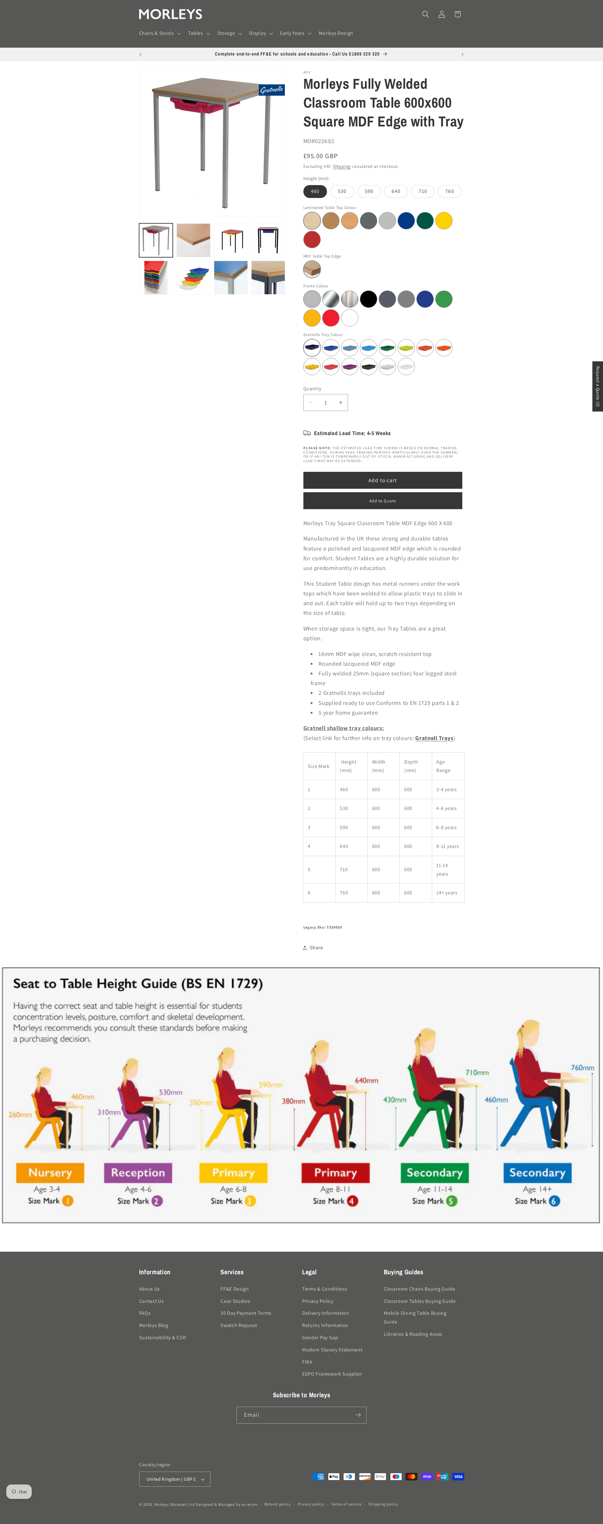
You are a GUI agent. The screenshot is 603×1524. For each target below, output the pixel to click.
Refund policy (277, 1504)
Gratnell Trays (434, 737)
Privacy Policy (318, 1301)
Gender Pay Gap (320, 1337)
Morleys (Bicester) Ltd (174, 1504)
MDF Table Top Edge (322, 255)
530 (342, 191)
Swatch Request (238, 1325)
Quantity (312, 389)
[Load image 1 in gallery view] (156, 240)
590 (369, 191)
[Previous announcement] (140, 54)
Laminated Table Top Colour (329, 207)
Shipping (341, 166)
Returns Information (325, 1325)
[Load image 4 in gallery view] (268, 240)
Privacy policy (311, 1504)
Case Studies (235, 1301)
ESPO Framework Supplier (332, 1374)
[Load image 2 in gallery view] (193, 240)
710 (423, 191)
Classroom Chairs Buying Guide (419, 1289)
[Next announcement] (463, 54)
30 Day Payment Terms (246, 1313)
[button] (159, 33)
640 (396, 191)
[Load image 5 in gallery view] (156, 278)
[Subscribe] (358, 1415)
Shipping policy (383, 1504)
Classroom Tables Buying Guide (420, 1301)
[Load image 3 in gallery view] (231, 240)
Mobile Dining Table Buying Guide (415, 1317)
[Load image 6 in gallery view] (193, 278)
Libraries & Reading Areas (413, 1334)
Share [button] (316, 947)
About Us (149, 1289)
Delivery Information (325, 1313)
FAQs (145, 1313)
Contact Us (151, 1301)
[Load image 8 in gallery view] (268, 278)
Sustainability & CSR (162, 1337)
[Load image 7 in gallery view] (231, 278)
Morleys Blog (153, 1325)
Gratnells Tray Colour (323, 334)
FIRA (307, 1362)
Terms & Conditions (324, 1289)
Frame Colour (316, 285)
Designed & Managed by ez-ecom (226, 1504)
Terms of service (346, 1504)
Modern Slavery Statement (332, 1349)
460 (315, 191)
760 (449, 191)
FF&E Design (234, 1289)
